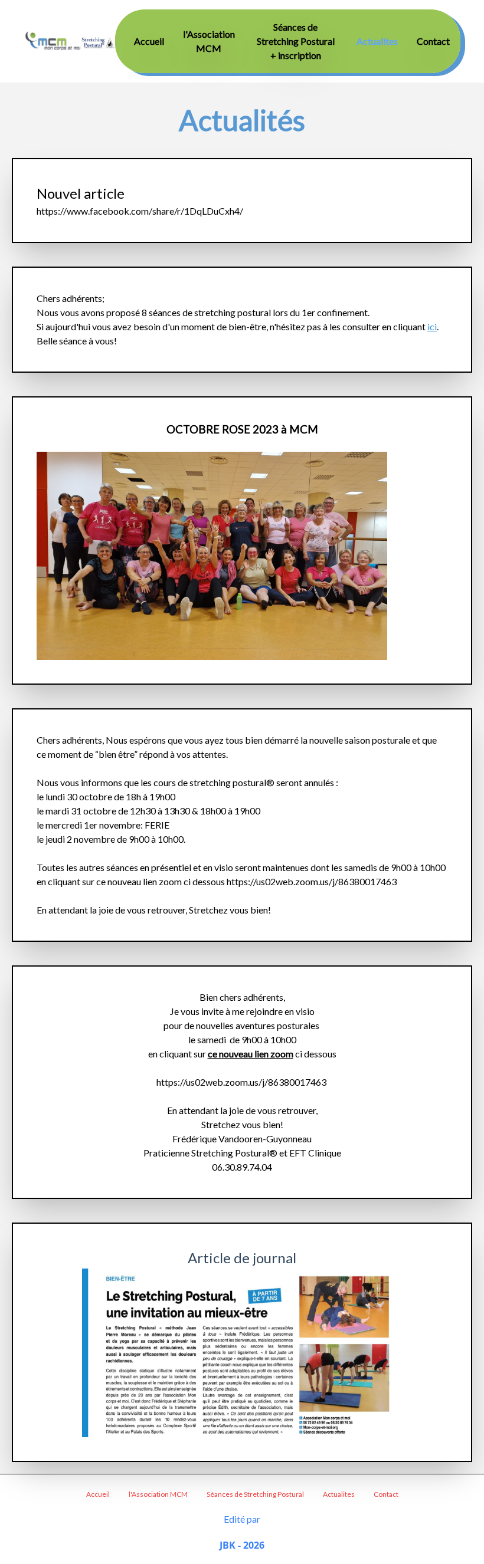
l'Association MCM (158, 1494)
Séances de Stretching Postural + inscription (296, 41)
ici (432, 326)
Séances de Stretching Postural (255, 1494)
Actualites (377, 41)
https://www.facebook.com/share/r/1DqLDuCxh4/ (140, 210)
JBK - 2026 (242, 1545)
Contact (433, 41)
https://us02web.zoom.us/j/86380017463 (312, 881)
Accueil (149, 41)
